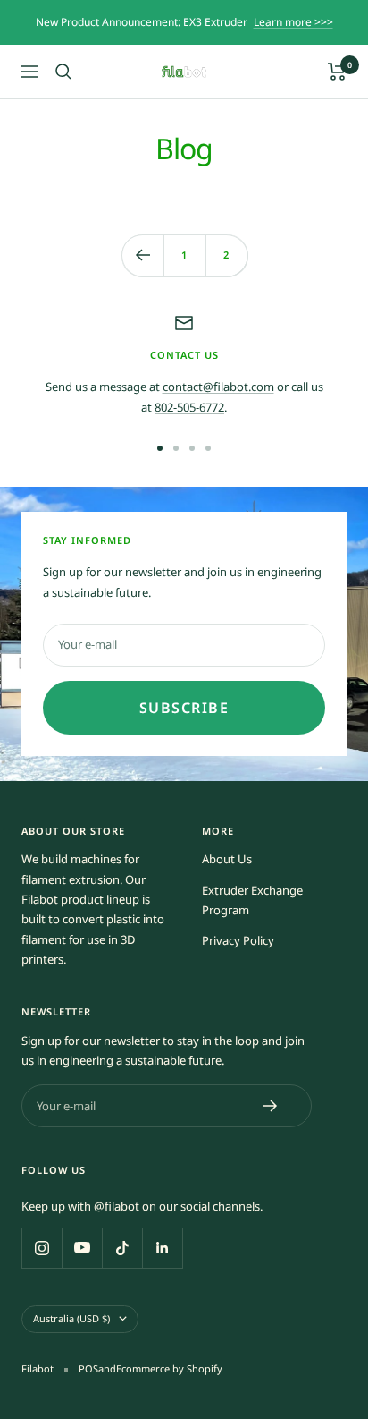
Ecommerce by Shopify (169, 1368)
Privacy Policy (238, 940)
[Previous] (142, 255)
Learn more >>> (293, 22)
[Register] (270, 1105)
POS (88, 1368)
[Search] (63, 72)
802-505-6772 (189, 407)
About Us (227, 859)
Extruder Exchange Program (252, 900)
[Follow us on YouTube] (82, 1248)
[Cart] (337, 72)
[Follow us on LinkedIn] (162, 1248)
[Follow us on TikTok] (122, 1248)
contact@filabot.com (218, 386)
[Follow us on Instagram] (41, 1248)
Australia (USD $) (71, 1318)
